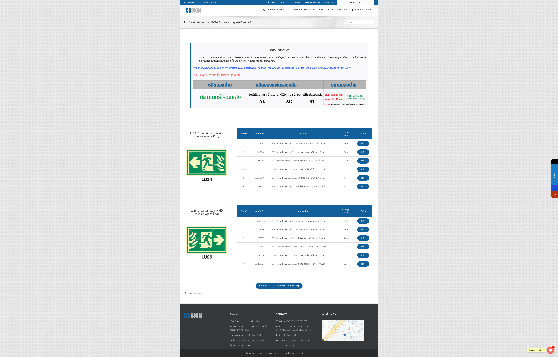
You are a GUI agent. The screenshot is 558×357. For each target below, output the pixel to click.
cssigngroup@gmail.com (207, 2)
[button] (371, 9)
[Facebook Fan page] (554, 188)
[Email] (554, 194)
